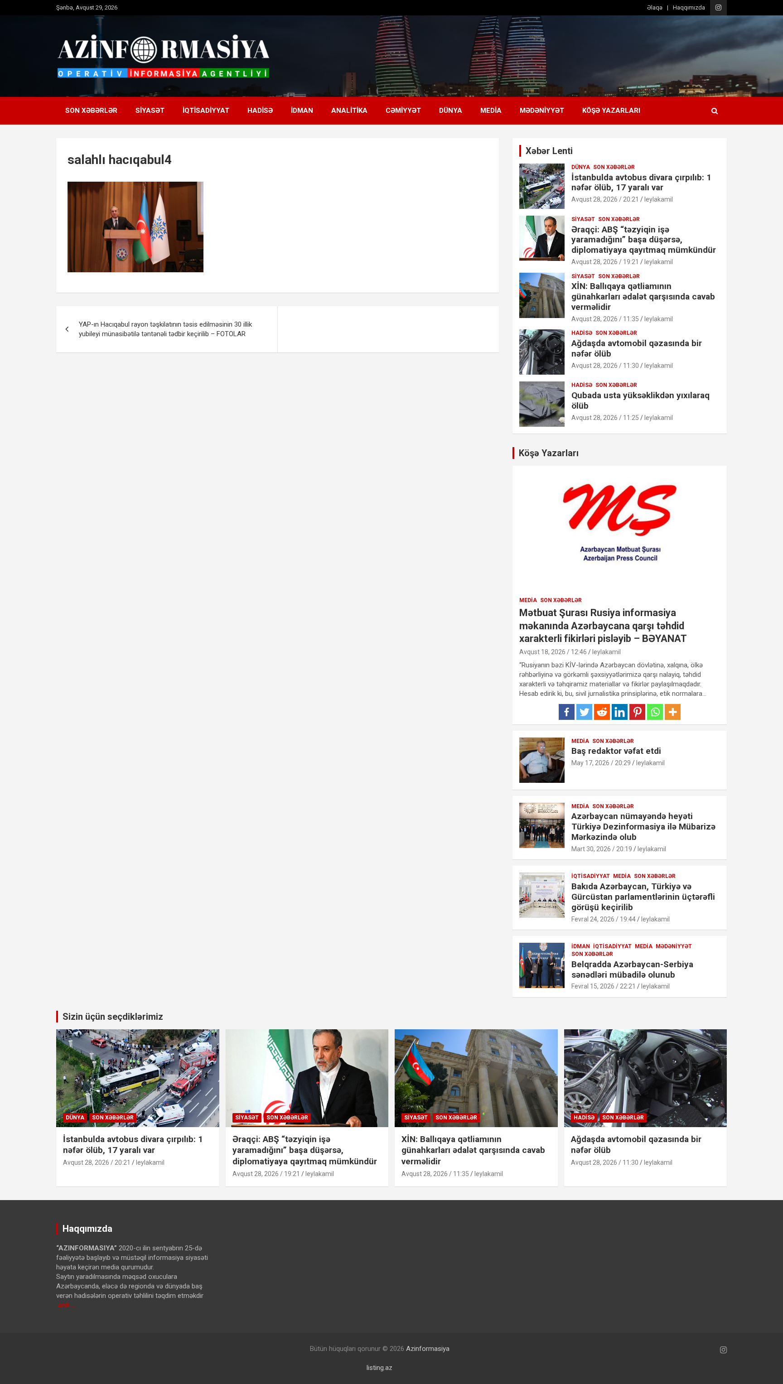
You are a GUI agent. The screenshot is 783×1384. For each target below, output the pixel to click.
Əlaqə (654, 7)
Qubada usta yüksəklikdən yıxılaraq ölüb (640, 400)
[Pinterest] (637, 712)
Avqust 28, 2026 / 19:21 (605, 261)
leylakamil (658, 199)
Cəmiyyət (403, 110)
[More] (673, 712)
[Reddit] (602, 712)
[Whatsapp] (655, 712)
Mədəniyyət (542, 110)
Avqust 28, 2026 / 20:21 (605, 199)
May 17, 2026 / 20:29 (601, 763)
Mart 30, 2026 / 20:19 (601, 849)
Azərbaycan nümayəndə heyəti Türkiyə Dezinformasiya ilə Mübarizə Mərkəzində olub (643, 826)
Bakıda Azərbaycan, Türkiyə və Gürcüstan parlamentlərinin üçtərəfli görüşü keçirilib (643, 896)
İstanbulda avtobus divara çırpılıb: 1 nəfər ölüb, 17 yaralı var (641, 182)
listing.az (379, 1368)
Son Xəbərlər (91, 110)
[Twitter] (584, 712)
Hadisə (260, 110)
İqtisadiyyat (206, 110)
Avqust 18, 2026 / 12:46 (553, 652)
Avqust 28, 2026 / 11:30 (605, 365)
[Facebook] (567, 712)
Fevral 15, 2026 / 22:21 (603, 986)
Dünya (450, 110)
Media (491, 110)
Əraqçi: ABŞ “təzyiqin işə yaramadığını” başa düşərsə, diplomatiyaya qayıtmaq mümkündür (643, 240)
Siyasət (149, 110)
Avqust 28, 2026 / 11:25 (605, 417)
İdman (302, 110)
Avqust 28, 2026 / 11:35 (605, 319)
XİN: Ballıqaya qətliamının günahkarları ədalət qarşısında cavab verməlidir (643, 296)
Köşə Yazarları (611, 110)
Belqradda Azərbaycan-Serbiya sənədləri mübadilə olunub (632, 969)
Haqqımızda (689, 7)
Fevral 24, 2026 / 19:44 (603, 919)
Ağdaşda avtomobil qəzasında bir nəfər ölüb (636, 348)
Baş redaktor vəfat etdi (616, 751)
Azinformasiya (428, 1349)
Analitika (349, 110)
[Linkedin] (620, 712)
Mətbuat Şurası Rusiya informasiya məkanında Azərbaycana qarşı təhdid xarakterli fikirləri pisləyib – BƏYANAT (603, 625)
